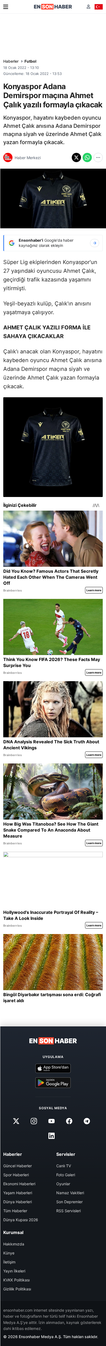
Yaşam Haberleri (17, 1192)
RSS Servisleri (68, 1210)
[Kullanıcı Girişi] (88, 7)
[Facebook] (69, 1121)
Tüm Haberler (15, 1210)
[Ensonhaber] (53, 7)
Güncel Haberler (17, 1165)
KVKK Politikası (16, 1280)
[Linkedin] (51, 1136)
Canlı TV (63, 1165)
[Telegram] (87, 1121)
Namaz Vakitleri (70, 1192)
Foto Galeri (65, 1174)
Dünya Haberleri (17, 1201)
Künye (8, 1253)
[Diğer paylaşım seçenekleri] (98, 157)
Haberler (10, 61)
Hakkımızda (13, 1244)
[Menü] (5, 6)
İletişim (9, 1262)
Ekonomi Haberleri (19, 1183)
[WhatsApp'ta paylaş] (87, 157)
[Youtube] (51, 1121)
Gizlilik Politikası (17, 1289)
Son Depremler (69, 1201)
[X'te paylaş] (76, 157)
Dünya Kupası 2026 (20, 1219)
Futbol (30, 61)
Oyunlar (63, 1183)
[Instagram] (33, 1121)
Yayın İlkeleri (14, 1271)
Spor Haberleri (16, 1174)
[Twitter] (16, 1121)
